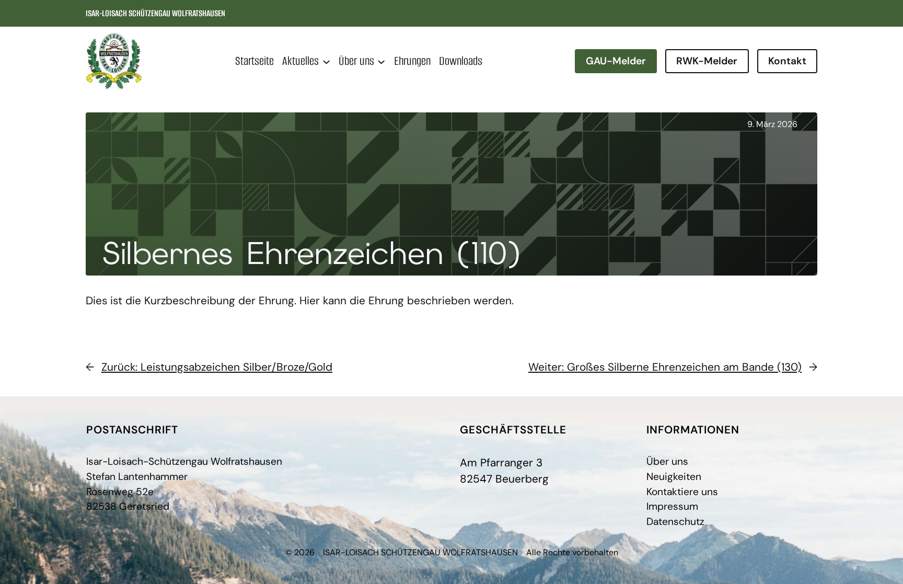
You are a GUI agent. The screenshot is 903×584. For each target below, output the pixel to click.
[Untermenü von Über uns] (381, 61)
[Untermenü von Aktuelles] (326, 61)
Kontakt (787, 60)
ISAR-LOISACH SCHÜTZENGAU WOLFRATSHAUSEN (155, 13)
